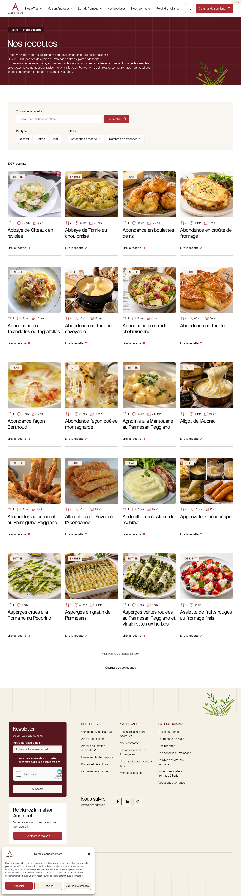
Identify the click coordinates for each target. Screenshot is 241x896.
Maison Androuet (58, 8)
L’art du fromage (88, 8)
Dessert (24, 139)
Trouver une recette (29, 111)
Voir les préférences (77, 885)
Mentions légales (131, 772)
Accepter (19, 885)
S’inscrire (38, 789)
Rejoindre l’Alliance (168, 8)
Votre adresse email (27, 742)
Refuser (48, 885)
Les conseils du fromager (174, 753)
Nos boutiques (117, 8)
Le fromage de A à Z (171, 739)
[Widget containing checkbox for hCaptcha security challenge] (40, 774)
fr (235, 2)
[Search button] (189, 8)
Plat (55, 139)
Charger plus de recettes (120, 667)
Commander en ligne (94, 771)
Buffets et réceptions (94, 764)
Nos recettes (166, 746)
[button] (89, 854)
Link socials (118, 801)
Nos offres (31, 8)
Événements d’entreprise (97, 757)
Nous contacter (141, 8)
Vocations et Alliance (171, 782)
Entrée (41, 139)
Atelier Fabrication (92, 739)
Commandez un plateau (96, 731)
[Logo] (16, 8)
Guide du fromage (169, 731)
